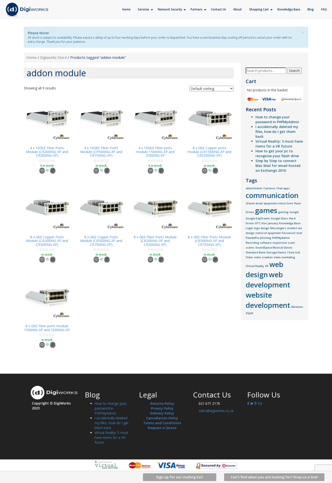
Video (249, 257)
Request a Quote (162, 427)
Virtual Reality (255, 266)
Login (249, 228)
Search (294, 70)
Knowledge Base (289, 223)
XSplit (249, 313)
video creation (263, 257)
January (273, 223)
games (266, 210)
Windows (297, 307)
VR (266, 266)
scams (250, 247)
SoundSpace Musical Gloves (273, 247)
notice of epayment (268, 233)
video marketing (284, 257)
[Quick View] (47, 170)
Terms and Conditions (162, 423)
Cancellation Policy (162, 418)
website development (268, 300)
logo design (261, 228)
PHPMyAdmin (281, 238)
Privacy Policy (162, 408)
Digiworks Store (53, 57)
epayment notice (275, 203)
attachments (254, 188)
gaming (283, 212)
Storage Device (276, 252)
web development (268, 280)
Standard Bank (255, 252)
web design (264, 269)
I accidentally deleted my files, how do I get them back (276, 131)
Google (294, 212)
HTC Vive (261, 223)
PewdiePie (252, 238)
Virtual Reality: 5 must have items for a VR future (279, 143)
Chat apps (283, 188)
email (259, 203)
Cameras (269, 188)
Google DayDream (258, 218)
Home (31, 57)
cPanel (250, 203)
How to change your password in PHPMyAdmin (277, 119)
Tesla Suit (293, 252)
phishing (265, 238)
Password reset (292, 233)
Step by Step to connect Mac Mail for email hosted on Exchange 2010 (277, 165)
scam (291, 242)
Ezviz (290, 203)
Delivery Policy (162, 413)
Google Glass (279, 218)
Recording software (258, 242)
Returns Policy (162, 403)
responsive (279, 242)
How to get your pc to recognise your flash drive (277, 153)
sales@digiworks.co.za (216, 410)
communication (272, 195)
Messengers (278, 228)
